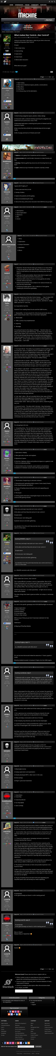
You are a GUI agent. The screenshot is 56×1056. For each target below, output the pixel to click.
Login (17, 22)
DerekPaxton (7, 161)
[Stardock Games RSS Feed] (19, 1014)
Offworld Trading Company (21, 1035)
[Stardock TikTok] (14, 1014)
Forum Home (7, 22)
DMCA (33, 1053)
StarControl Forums (33, 37)
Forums (32, 1039)
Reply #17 (16, 667)
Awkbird (7, 273)
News (32, 1031)
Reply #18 (16, 705)
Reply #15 (16, 575)
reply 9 (29, 673)
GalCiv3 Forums (38, 294)
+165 (7, 97)
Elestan (7, 431)
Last (53, 77)
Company (33, 1020)
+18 (7, 439)
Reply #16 (16, 601)
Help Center (47, 1023)
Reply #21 (16, 792)
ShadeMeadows (7, 801)
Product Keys (47, 1029)
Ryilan (7, 676)
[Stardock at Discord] (11, 1014)
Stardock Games (9, 31)
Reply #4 (16, 183)
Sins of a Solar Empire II (20, 1029)
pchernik (7, 216)
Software (4, 1020)
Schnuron (7, 192)
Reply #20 (16, 766)
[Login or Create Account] (49, 2)
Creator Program (34, 1035)
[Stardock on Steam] (21, 1011)
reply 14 (27, 642)
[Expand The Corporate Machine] (29, 1000)
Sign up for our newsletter (9, 1046)
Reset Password (48, 1031)
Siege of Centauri (18, 1037)
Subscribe (38, 1046)
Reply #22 (16, 822)
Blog (32, 1025)
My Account (47, 1025)
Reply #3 (16, 152)
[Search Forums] (54, 2)
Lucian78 (7, 899)
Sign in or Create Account (23, 991)
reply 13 (28, 539)
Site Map (37, 1053)
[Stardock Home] (5, 1)
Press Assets (33, 1033)
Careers (32, 1029)
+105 (7, 810)
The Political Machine (19, 1033)
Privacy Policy (19, 1053)
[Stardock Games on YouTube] (13, 1011)
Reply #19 (16, 742)
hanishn (7, 122)
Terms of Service (27, 1053)
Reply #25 (16, 944)
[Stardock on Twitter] (7, 1011)
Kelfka (7, 775)
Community (35, 5)
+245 (7, 364)
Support (47, 1020)
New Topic (49, 20)
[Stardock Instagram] (18, 1011)
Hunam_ (7, 458)
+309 (7, 170)
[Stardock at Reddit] (9, 1014)
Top (52, 79)
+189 (7, 468)
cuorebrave (7, 355)
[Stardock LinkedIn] (17, 1014)
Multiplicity (3, 1033)
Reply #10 (16, 422)
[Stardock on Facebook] (10, 1011)
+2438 (7, 50)
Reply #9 (16, 346)
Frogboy (7, 43)
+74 (7, 312)
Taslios (7, 303)
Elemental (17, 1025)
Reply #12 (16, 477)
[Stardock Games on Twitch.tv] (15, 1011)
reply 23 (28, 920)
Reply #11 (16, 449)
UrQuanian (7, 831)
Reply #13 (16, 506)
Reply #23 (16, 890)
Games (17, 1020)
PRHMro (7, 714)
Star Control (17, 31)
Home (11, 5)
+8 (7, 620)
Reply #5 (16, 207)
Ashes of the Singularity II (20, 1023)
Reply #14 (16, 533)
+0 (7, 131)
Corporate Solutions (5, 1025)
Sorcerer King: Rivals (19, 1039)
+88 (7, 280)
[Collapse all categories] (53, 1000)
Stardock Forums (38, 822)
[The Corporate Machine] (28, 13)
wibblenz (7, 584)
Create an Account (49, 1027)
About (32, 1023)
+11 (7, 841)
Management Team (35, 1027)
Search (13, 22)
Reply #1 (17, 79)
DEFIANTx (7, 515)
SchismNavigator (7, 88)
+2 (7, 225)
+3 (7, 496)
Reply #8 (16, 294)
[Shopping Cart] (52, 2)
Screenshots (19, 5)
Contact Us (33, 1037)
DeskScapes (3, 1031)
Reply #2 (16, 113)
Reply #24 (16, 914)
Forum (27, 5)
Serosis (7, 610)
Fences (2, 1029)
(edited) (45, 207)
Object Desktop (4, 1023)
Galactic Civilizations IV (20, 1027)
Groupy (2, 1035)
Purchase (43, 5)
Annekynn (7, 486)
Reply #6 (20, 235)
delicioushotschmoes (8, 244)
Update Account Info (49, 1033)
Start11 (2, 1027)
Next (50, 77)
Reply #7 (16, 264)
